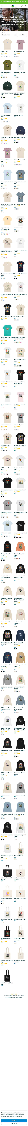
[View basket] (25, 6)
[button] (1, 56)
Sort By (3, 32)
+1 (9, 56)
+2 (22, 365)
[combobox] (8, 35)
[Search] (22, 6)
